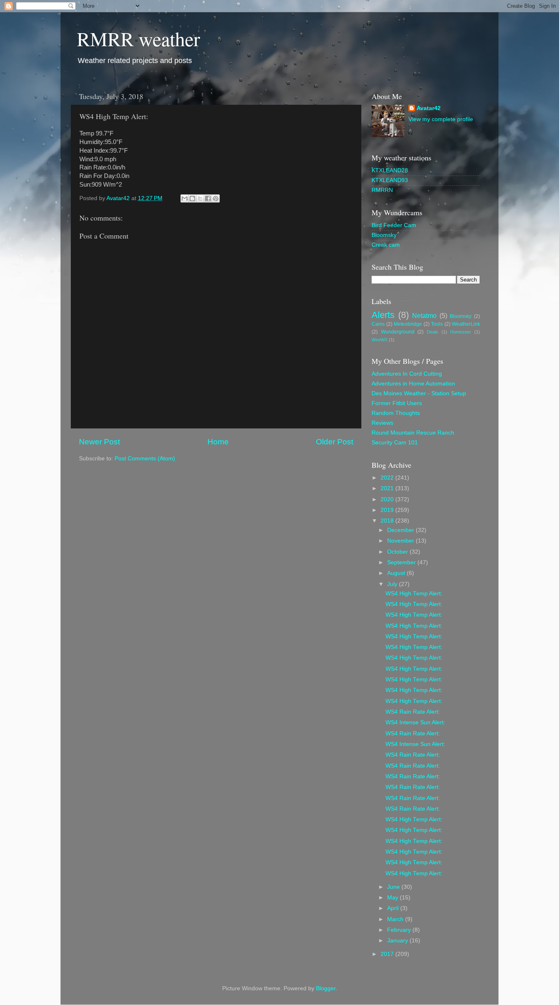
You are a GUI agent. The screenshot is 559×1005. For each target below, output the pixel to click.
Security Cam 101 (395, 442)
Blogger (326, 988)
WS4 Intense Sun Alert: (415, 722)
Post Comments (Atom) (145, 458)
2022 (388, 478)
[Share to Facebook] (208, 198)
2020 (388, 499)
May (393, 898)
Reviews (382, 423)
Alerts (383, 315)
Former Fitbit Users (397, 403)
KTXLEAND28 (390, 170)
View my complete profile (440, 119)
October (398, 552)
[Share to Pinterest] (216, 198)
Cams (378, 324)
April (393, 908)
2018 (388, 521)
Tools (437, 324)
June (394, 887)
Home (218, 441)
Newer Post (99, 441)
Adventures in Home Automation (413, 384)
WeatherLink (466, 324)
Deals (432, 331)
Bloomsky (384, 235)
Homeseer (460, 331)
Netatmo (424, 315)
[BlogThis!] (192, 198)
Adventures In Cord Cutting (407, 374)
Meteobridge (408, 324)
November (401, 541)
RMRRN (382, 190)
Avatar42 (429, 108)
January (398, 940)
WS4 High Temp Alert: (413, 593)
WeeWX (380, 339)
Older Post (334, 441)
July (393, 584)
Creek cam (386, 245)
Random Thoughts (396, 413)
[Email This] (184, 198)
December (401, 530)
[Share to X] (200, 198)
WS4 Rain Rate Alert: (412, 712)
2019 (388, 510)
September (402, 562)
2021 (388, 488)
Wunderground (398, 332)
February (399, 930)
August (397, 573)
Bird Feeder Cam (394, 225)
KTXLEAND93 (390, 180)
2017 (388, 954)
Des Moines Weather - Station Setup (419, 393)
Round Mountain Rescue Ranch (413, 433)
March (396, 919)
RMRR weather (138, 38)
